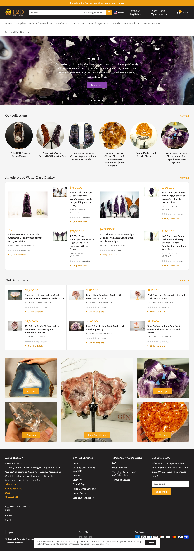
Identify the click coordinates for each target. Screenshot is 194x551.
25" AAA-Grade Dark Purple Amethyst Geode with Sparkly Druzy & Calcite (25, 238)
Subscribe (161, 491)
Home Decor (150, 23)
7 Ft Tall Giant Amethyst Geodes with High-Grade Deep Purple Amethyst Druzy (82, 242)
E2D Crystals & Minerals (21, 245)
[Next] (188, 141)
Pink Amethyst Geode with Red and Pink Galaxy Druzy (166, 296)
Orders (8, 515)
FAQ (114, 463)
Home (8, 23)
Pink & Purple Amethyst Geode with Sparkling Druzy (105, 327)
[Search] (109, 12)
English (10, 532)
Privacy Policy (119, 467)
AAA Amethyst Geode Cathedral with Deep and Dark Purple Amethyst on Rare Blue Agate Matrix (174, 242)
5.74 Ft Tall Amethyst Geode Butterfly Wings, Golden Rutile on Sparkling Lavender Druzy (82, 199)
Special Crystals (97, 23)
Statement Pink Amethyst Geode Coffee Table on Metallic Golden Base (44, 296)
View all (184, 115)
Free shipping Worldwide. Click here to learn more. (97, 2)
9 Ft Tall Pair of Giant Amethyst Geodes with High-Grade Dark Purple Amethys (117, 238)
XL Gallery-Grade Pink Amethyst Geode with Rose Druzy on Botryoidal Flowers (42, 329)
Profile (8, 519)
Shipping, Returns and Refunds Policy (124, 473)
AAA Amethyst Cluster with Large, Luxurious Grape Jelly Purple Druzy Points (173, 197)
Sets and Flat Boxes (15, 31)
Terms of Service (121, 479)
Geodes (60, 23)
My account (158, 14)
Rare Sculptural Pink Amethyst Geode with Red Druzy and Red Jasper (163, 329)
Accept (150, 542)
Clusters (76, 23)
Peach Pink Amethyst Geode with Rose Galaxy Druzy (104, 296)
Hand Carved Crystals (124, 23)
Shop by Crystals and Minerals (32, 23)
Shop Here (97, 84)
